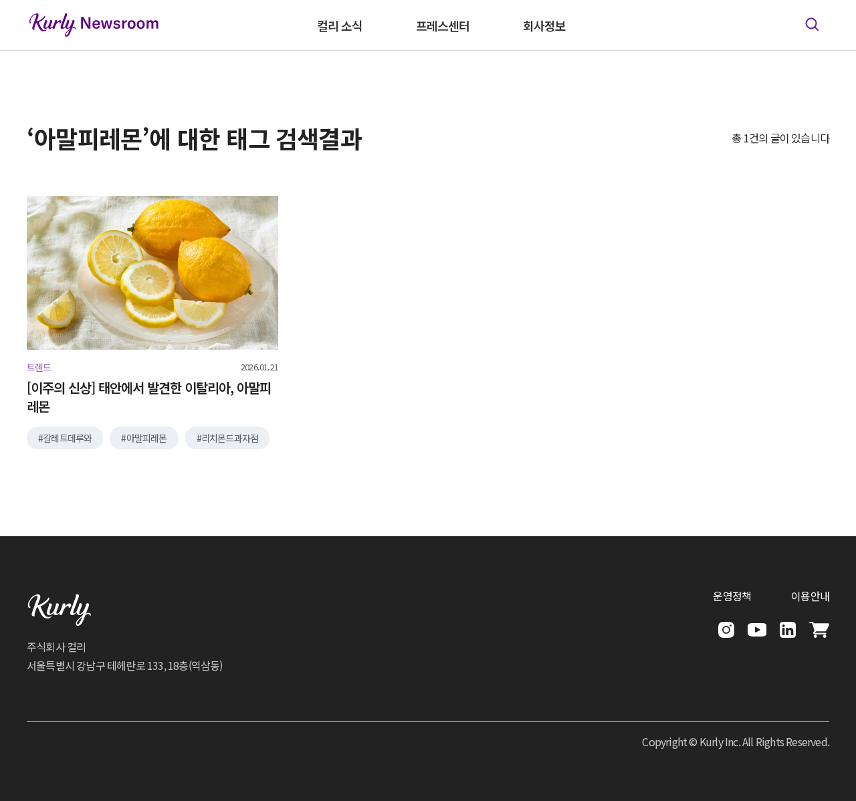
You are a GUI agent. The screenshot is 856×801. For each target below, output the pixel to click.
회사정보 (544, 25)
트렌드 (39, 367)
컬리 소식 (339, 25)
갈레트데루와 (67, 438)
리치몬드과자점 (229, 438)
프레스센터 (442, 25)
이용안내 (810, 596)
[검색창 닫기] (812, 24)
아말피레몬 (146, 438)
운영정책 (732, 596)
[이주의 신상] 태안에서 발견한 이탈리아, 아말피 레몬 (149, 397)
